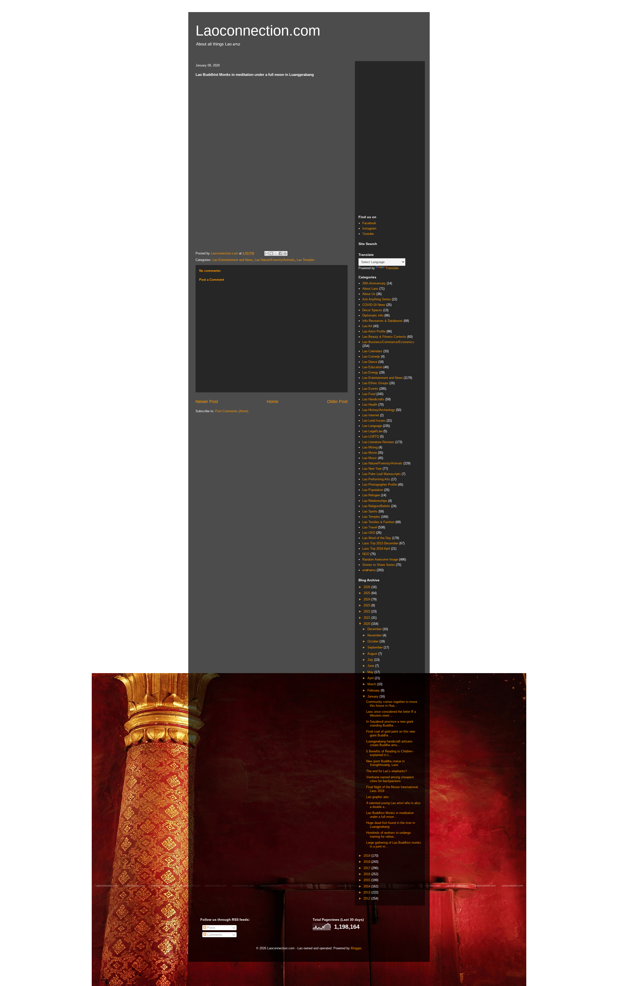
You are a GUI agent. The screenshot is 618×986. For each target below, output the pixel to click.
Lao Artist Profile (374, 331)
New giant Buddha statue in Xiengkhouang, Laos (385, 763)
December (375, 629)
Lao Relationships (374, 501)
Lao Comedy (371, 356)
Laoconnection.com (258, 30)
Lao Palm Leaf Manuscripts (381, 474)
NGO (365, 554)
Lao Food (368, 394)
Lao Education (372, 367)
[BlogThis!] (271, 253)
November (375, 635)
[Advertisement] (389, 137)
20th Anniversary (374, 283)
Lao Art (367, 326)
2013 (367, 892)
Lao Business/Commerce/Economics (388, 342)
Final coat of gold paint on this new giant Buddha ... (390, 733)
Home (272, 401)
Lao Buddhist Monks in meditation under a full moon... (390, 815)
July (370, 660)
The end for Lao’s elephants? (386, 771)
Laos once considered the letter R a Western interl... (391, 713)
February (374, 690)
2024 (367, 599)
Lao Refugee (371, 495)
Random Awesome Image (380, 559)
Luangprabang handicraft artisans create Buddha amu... (389, 743)
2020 (367, 624)
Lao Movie (369, 452)
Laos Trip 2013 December (380, 543)
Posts (210, 927)
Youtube (368, 234)
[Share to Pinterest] (285, 253)
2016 (367, 874)
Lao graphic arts (377, 797)
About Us (368, 294)
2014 (367, 886)
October (373, 641)
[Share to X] (276, 253)
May (370, 672)
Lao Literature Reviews (378, 442)
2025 (367, 593)
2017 (367, 868)
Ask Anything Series (376, 299)
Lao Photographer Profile (379, 484)
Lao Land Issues (374, 420)
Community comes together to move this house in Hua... (391, 703)
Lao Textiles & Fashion (378, 522)
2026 (367, 587)
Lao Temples (306, 260)
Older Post (337, 401)
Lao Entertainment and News (232, 260)
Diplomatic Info (372, 315)
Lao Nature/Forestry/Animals (275, 260)
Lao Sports (370, 511)
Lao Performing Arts (376, 479)
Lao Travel (369, 527)
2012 (367, 898)
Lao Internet (370, 415)
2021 (367, 617)
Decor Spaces (372, 310)
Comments (214, 934)
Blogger (356, 948)
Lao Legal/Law (372, 431)
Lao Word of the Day (376, 538)
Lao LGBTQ (370, 436)
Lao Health (369, 404)
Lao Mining (370, 447)
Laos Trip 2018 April (376, 548)
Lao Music (369, 458)
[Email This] (266, 253)
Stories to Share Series (378, 565)
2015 (367, 880)
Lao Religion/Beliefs (376, 506)
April (371, 678)
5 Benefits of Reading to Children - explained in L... (390, 753)
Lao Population (372, 490)
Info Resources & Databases (382, 321)
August (372, 653)
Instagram (369, 228)
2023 (367, 605)
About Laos (370, 288)
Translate (392, 268)
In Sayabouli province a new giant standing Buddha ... (389, 723)
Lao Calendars (372, 351)
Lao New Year (372, 468)
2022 (367, 611)
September (375, 647)
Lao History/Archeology (378, 410)
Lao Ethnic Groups (375, 383)
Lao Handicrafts (373, 399)
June (371, 666)
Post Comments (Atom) (231, 411)
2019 (367, 855)
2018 (367, 862)
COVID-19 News (373, 305)
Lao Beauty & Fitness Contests (384, 336)
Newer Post (207, 401)
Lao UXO (368, 532)
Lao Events (370, 388)
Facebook (369, 223)
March (372, 684)
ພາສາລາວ (369, 570)
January (373, 696)
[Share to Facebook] (280, 253)
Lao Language (372, 426)
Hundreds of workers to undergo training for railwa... (388, 834)
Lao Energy (370, 372)
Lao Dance (369, 362)
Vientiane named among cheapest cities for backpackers (390, 779)
